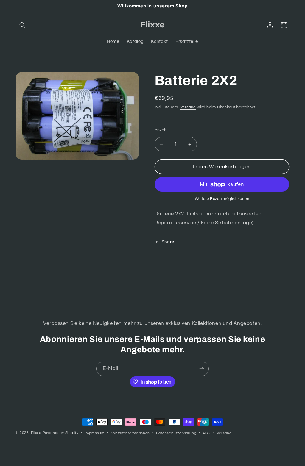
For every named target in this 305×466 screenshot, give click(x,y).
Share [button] (168, 242)
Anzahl (161, 130)
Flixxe (36, 432)
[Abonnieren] (201, 369)
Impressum (95, 433)
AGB (207, 433)
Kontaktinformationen (130, 433)
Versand (188, 107)
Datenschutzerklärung (176, 433)
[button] (22, 25)
